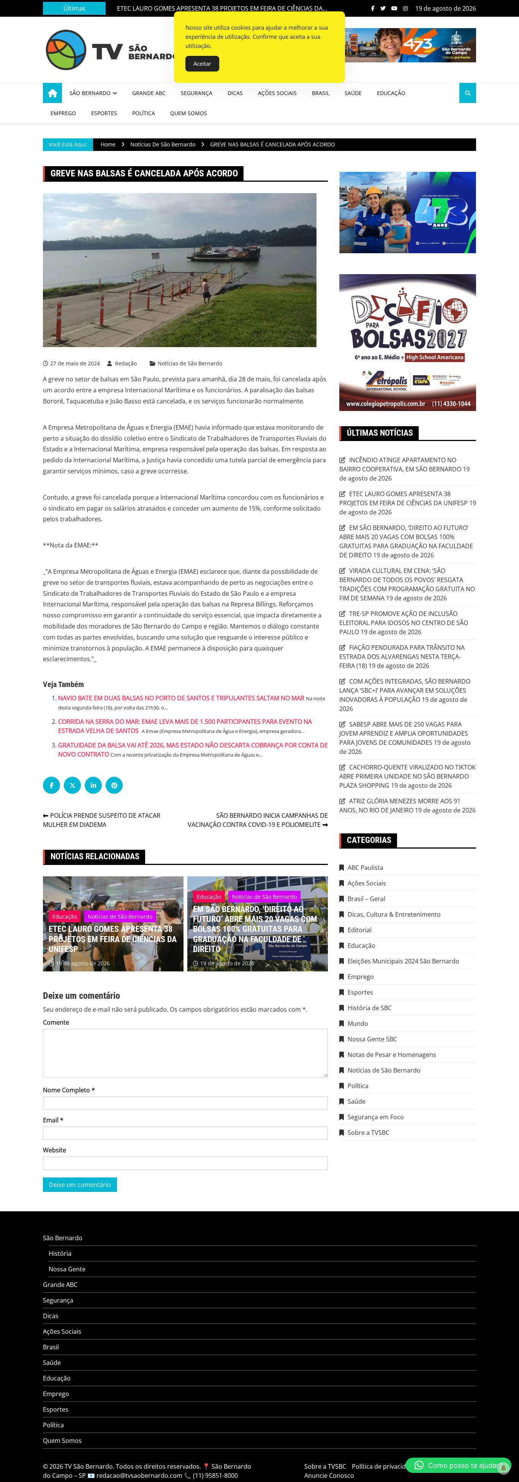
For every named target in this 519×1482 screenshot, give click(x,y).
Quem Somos (188, 113)
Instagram (405, 8)
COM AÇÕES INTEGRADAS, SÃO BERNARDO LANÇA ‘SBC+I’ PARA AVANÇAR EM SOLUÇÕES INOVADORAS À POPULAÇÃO (404, 690)
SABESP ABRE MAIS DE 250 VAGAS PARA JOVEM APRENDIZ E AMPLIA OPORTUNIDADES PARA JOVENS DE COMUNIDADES (403, 733)
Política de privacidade (384, 1466)
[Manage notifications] (503, 1468)
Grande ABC (149, 93)
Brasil (320, 93)
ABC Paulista (365, 867)
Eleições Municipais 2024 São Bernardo (403, 961)
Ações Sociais (277, 93)
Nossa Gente (67, 1269)
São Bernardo (90, 93)
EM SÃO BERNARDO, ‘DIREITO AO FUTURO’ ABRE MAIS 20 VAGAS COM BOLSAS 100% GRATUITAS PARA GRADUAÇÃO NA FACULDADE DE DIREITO (255, 929)
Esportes (104, 113)
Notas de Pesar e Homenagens (392, 1054)
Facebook (373, 8)
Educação (391, 93)
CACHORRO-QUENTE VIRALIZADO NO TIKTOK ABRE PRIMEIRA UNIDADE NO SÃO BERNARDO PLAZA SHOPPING (407, 776)
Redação (126, 363)
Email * (53, 1120)
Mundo (358, 1023)
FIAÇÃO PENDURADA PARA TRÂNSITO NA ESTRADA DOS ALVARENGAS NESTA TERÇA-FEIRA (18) (402, 656)
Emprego (63, 113)
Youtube (394, 8)
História (60, 1253)
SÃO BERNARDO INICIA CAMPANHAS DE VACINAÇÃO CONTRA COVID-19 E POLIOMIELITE (258, 820)
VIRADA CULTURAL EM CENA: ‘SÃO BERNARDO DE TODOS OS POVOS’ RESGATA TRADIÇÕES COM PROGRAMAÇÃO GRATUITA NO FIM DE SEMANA (407, 584)
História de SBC (370, 1008)
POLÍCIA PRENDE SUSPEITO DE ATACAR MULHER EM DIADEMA (101, 820)
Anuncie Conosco (329, 1475)
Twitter (383, 8)
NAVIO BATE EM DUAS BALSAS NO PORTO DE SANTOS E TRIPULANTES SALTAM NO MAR (181, 698)
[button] (458, 1465)
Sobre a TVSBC (368, 1132)
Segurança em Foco (376, 1117)
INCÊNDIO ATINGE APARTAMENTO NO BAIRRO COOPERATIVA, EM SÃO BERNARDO (400, 464)
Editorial (360, 930)
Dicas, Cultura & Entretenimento (394, 914)
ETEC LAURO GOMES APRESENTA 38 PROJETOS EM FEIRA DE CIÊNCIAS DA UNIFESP (220, 8)
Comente (56, 1022)
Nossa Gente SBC (372, 1039)
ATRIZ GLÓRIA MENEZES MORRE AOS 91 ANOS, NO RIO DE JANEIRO (399, 805)
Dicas (235, 93)
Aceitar (202, 63)
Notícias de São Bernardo (190, 363)
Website (54, 1150)
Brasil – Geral (366, 899)
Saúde (353, 93)
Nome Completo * (69, 1090)
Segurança (196, 93)
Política (143, 113)
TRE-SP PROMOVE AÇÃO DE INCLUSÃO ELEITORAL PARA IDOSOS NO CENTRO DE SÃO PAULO (403, 622)
